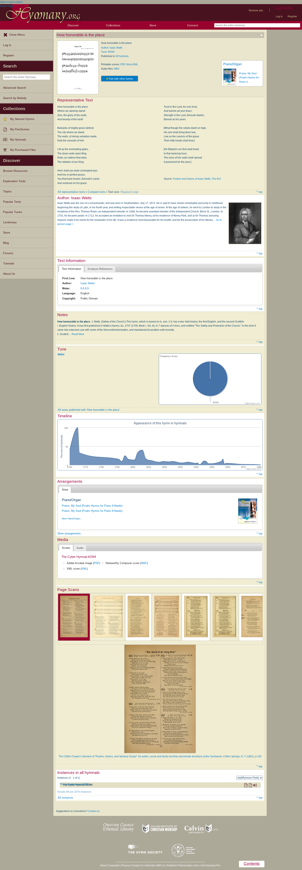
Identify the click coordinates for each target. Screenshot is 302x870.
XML (84, 568)
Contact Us (137, 865)
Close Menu (17, 34)
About (103, 865)
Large (135, 191)
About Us (9, 273)
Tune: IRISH (108, 51)
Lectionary (10, 222)
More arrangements (69, 533)
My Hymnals (18, 139)
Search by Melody (15, 98)
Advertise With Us (155, 865)
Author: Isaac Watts (111, 47)
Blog (6, 242)
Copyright (113, 865)
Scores (66, 547)
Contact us (94, 811)
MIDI (116, 68)
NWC (144, 563)
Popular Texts (12, 201)
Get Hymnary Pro (210, 865)
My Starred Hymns (22, 119)
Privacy (125, 865)
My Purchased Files (23, 149)
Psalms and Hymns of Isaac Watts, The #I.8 (197, 178)
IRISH (61, 354)
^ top (259, 191)
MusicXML (132, 64)
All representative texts (71, 191)
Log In (7, 45)
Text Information (71, 268)
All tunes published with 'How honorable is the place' (89, 409)
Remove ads (256, 10)
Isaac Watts (88, 283)
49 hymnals (122, 56)
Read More (78, 334)
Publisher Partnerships (179, 865)
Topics (7, 191)
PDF (122, 64)
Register (292, 16)
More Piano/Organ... (72, 518)
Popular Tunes (12, 212)
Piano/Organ (232, 64)
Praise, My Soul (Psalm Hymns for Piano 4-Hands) (92, 505)
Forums (8, 253)
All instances (65, 797)
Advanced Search (14, 87)
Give (196, 865)
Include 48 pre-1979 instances (74, 791)
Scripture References (100, 268)
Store (152, 25)
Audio (80, 547)
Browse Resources (15, 170)
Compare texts (96, 191)
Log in (279, 16)
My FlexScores (19, 129)
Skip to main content (11, 2)
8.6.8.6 (85, 288)
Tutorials (8, 263)
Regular (125, 191)
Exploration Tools (14, 181)
